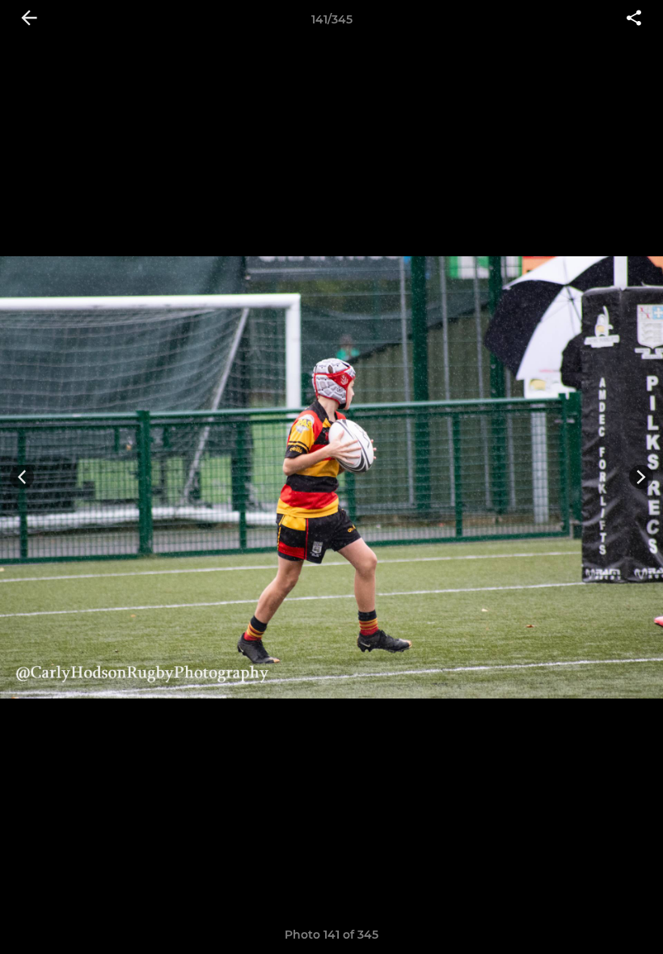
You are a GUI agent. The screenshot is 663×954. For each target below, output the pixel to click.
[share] (634, 19)
